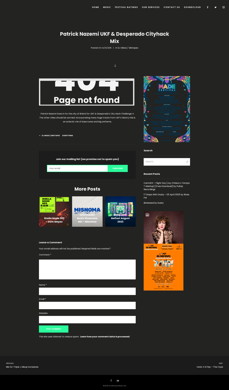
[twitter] (216, 7)
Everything (67, 135)
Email (42, 299)
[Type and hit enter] (187, 161)
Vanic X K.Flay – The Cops (210, 365)
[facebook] (208, 7)
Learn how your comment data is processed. (105, 336)
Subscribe (118, 168)
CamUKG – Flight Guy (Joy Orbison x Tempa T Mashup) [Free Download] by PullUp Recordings (167, 186)
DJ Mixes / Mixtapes (128, 47)
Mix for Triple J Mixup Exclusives (22, 365)
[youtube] (118, 382)
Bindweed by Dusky (154, 202)
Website (43, 313)
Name (43, 284)
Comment (45, 254)
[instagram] (224, 7)
